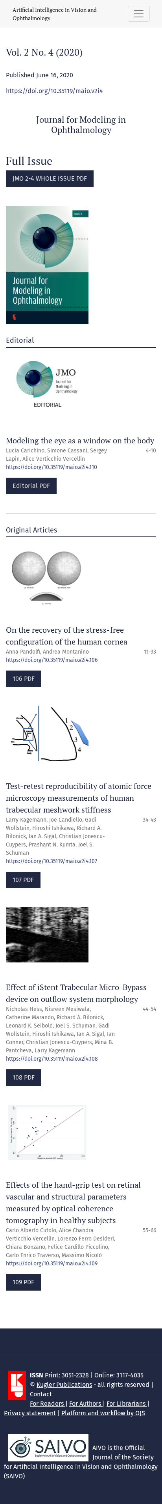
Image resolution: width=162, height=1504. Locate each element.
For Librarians (127, 1403)
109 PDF (23, 1282)
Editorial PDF (31, 486)
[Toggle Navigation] (139, 14)
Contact (41, 1394)
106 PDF (24, 678)
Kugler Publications (64, 1384)
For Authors (86, 1403)
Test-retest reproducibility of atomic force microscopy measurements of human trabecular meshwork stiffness (78, 798)
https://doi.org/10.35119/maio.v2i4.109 (52, 1263)
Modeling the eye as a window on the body (80, 440)
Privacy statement (30, 1413)
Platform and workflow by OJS (103, 1413)
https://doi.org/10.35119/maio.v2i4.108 (52, 1059)
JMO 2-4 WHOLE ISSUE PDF (50, 178)
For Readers (47, 1403)
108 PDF (24, 1077)
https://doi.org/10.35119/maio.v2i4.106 (52, 660)
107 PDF (23, 880)
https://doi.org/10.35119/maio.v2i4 (54, 91)
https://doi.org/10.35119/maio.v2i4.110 (51, 467)
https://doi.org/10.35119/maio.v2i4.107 (51, 861)
